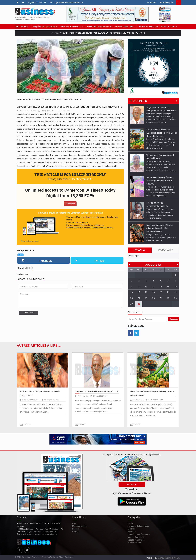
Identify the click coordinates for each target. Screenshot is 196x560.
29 (175, 298)
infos (138, 101)
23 (131, 298)
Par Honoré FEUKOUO (27, 111)
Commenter (28, 313)
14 (168, 286)
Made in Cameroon (124, 27)
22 (175, 292)
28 (168, 298)
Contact (152, 2)
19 (153, 292)
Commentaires (165, 250)
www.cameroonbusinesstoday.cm (42, 534)
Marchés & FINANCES (71, 27)
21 (168, 292)
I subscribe (70, 204)
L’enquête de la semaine (138, 526)
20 (161, 292)
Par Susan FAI (83, 396)
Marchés (131, 529)
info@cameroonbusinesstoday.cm (67, 2)
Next (146, 14)
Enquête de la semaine (44, 27)
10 (139, 286)
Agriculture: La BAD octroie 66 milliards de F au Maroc (49, 99)
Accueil (54, 33)
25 (146, 298)
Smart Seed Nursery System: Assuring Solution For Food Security (159, 158)
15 (175, 286)
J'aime (21, 255)
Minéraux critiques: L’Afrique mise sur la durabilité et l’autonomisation (159, 206)
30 (131, 304)
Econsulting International (168, 558)
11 (146, 286)
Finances (132, 532)
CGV (74, 523)
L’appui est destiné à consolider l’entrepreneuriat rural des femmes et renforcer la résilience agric (69, 107)
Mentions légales (79, 526)
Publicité (76, 529)
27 (161, 298)
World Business (169, 26)
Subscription (168, 2)
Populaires (139, 250)
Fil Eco (24, 27)
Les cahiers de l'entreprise (139, 534)
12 (153, 286)
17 (139, 292)
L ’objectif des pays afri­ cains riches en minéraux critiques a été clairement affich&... (161, 215)
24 (139, 298)
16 (131, 292)
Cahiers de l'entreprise (97, 27)
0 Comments (65, 111)
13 (161, 286)
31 (139, 304)
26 (153, 298)
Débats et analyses (148, 26)
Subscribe (173, 319)
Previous (69, 14)
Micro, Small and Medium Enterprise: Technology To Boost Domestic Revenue (161, 110)
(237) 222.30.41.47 (37, 2)
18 (146, 292)
